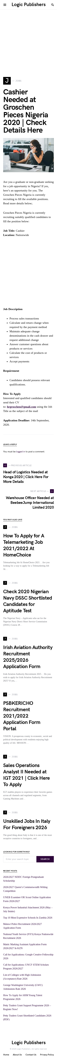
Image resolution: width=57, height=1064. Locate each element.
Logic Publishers (29, 4)
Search (45, 859)
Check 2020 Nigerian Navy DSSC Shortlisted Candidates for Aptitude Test (27, 601)
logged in (20, 451)
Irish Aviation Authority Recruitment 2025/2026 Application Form (27, 657)
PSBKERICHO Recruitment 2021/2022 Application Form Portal (21, 716)
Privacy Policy (47, 1054)
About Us (17, 1054)
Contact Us (30, 1054)
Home (6, 1054)
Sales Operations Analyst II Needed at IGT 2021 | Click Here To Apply (26, 775)
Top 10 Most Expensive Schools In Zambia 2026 (27, 917)
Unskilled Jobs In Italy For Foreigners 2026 (26, 824)
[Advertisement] (28, 38)
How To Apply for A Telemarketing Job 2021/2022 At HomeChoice (23, 545)
